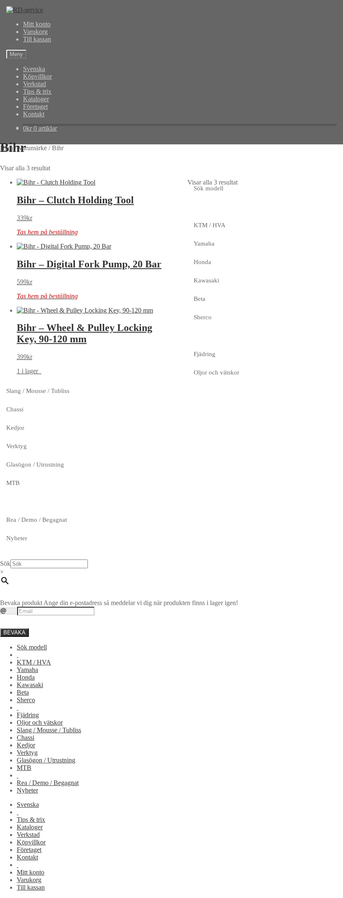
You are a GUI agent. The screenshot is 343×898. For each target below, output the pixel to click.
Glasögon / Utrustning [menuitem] (46, 760)
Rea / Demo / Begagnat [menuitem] (48, 782)
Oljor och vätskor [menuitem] (40, 722)
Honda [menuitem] (26, 677)
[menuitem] (17, 654)
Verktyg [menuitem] (27, 752)
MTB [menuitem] (24, 767)
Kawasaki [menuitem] (30, 684)
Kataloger (36, 99)
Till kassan (37, 39)
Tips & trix (37, 91)
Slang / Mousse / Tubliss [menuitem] (49, 730)
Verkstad (34, 83)
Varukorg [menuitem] (29, 879)
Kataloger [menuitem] (30, 827)
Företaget (35, 106)
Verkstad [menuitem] (28, 834)
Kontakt (33, 114)
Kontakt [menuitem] (27, 857)
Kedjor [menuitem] (26, 745)
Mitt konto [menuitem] (30, 872)
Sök (5, 563)
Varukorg (35, 31)
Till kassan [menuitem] (31, 887)
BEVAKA (14, 632)
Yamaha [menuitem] (27, 669)
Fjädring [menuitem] (28, 714)
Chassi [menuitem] (25, 737)
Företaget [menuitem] (29, 849)
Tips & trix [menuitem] (31, 819)
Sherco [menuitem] (26, 699)
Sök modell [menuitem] (32, 647)
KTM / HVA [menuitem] (34, 662)
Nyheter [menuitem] (27, 790)
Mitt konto (37, 24)
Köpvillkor (37, 76)
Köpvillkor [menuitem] (31, 842)
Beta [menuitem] (23, 692)
